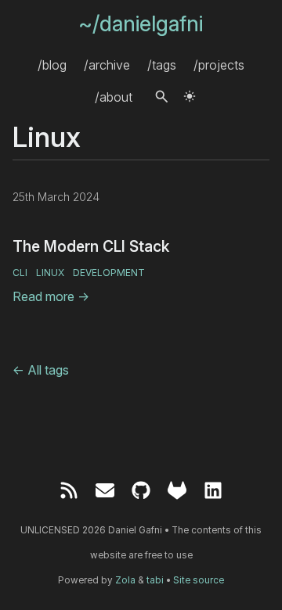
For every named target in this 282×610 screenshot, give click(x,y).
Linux (50, 272)
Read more (51, 296)
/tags (161, 64)
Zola (125, 580)
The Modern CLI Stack (91, 246)
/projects (218, 64)
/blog (52, 64)
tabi (155, 580)
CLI (20, 272)
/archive (107, 64)
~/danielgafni (140, 24)
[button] (162, 96)
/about (113, 96)
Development (109, 272)
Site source (198, 580)
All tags (41, 370)
